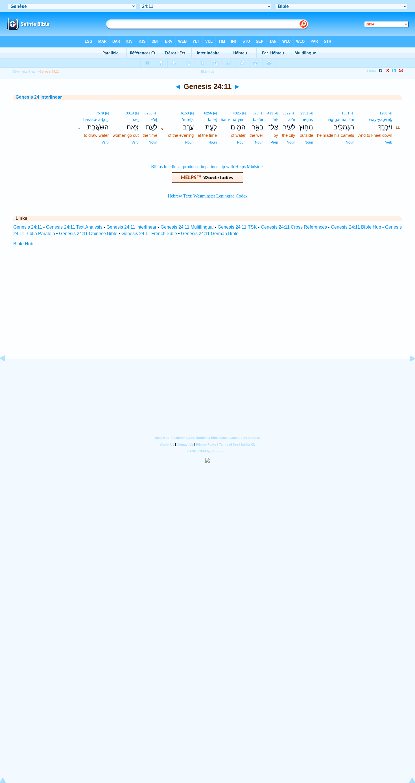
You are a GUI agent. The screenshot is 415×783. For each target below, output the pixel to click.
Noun (350, 142)
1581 (346, 113)
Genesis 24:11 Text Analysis (74, 227)
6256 (208, 113)
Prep (274, 142)
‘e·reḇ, (188, 119)
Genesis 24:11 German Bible (210, 233)
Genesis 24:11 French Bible (149, 233)
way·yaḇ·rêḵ (380, 119)
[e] (390, 113)
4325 (237, 113)
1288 (383, 113)
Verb (388, 142)
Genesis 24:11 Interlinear (131, 227)
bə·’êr (258, 119)
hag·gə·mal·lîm (340, 119)
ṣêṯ (136, 119)
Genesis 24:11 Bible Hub (356, 227)
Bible (15, 71)
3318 (130, 113)
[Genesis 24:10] (7, 371)
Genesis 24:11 (27, 227)
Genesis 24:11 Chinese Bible (88, 233)
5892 (286, 113)
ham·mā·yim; (233, 119)
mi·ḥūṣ (306, 119)
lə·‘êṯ (212, 119)
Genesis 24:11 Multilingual (187, 227)
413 (270, 113)
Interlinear (29, 71)
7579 (100, 113)
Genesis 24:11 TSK (237, 227)
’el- (275, 119)
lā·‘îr (291, 119)
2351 (304, 113)
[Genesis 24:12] (408, 371)
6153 (185, 113)
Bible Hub (23, 243)
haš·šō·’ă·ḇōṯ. (96, 119)
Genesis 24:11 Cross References (294, 227)
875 (256, 113)
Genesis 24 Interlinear (39, 97)
